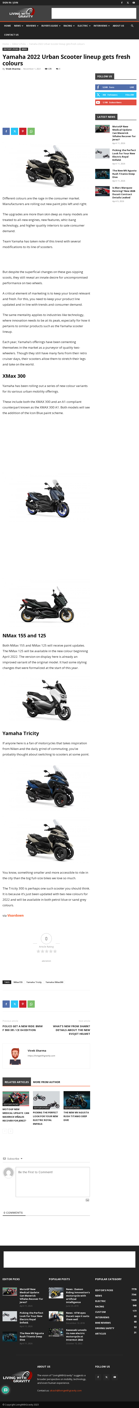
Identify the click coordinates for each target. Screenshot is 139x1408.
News (17, 25)
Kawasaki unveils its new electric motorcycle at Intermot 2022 (76, 1334)
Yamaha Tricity (34, 982)
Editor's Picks (19, 44)
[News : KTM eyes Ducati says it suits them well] (56, 1316)
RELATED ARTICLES (17, 1082)
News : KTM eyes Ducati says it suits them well (77, 1316)
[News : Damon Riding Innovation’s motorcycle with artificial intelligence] (56, 1293)
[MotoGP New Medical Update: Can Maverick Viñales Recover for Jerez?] (16, 1098)
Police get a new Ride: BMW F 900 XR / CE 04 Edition (23, 1028)
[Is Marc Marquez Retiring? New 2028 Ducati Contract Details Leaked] (102, 191)
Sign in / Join (10, 2)
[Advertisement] (94, 13)
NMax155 (18, 982)
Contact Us (11, 34)
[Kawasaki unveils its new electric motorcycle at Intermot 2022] (56, 1332)
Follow (129, 94)
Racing (68, 25)
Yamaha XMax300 (54, 982)
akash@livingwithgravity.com (66, 1390)
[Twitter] (127, 2)
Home (7, 25)
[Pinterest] (22, 131)
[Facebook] (122, 2)
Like (132, 87)
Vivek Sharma (13, 68)
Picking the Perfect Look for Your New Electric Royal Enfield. (124, 155)
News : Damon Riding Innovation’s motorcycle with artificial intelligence (78, 1296)
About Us (118, 25)
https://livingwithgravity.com (41, 1055)
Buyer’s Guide (49, 25)
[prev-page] (5, 1131)
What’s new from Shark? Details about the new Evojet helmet (71, 1029)
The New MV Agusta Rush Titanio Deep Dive (76, 1116)
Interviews (100, 25)
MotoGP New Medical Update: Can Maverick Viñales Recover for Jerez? (124, 133)
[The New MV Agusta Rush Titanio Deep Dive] (77, 1100)
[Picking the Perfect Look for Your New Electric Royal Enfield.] (46, 1100)
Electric (83, 25)
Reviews (31, 25)
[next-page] (10, 1131)
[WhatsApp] (31, 131)
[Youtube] (133, 2)
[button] (132, 26)
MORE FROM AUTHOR (46, 1082)
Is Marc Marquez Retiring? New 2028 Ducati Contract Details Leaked (123, 192)
